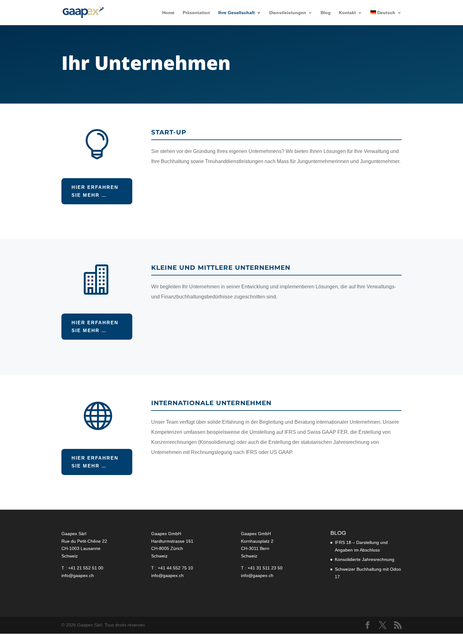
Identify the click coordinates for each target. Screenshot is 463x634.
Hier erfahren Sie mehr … (94, 191)
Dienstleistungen (287, 12)
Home (168, 12)
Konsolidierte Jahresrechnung (364, 559)
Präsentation (196, 12)
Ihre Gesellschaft (236, 12)
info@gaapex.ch (77, 575)
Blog (326, 12)
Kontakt (347, 12)
